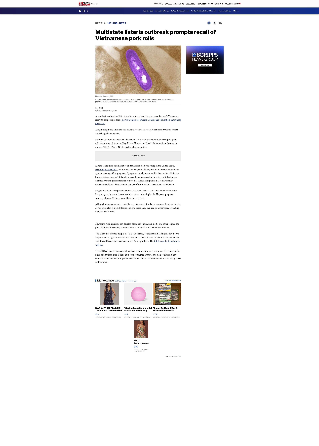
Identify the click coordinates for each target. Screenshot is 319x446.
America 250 (148, 11)
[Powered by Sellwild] (177, 356)
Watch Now (232, 3)
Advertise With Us (162, 11)
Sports (202, 3)
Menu (157, 4)
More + (236, 11)
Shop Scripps (216, 3)
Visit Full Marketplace (173, 280)
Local (168, 3)
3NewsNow (80, 11)
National (179, 3)
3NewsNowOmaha (88, 11)
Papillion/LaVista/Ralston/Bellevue (203, 11)
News (98, 23)
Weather (191, 3)
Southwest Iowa (225, 11)
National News (116, 23)
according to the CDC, (106, 169)
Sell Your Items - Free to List (125, 281)
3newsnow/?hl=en (84, 11)
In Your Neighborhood (179, 11)
